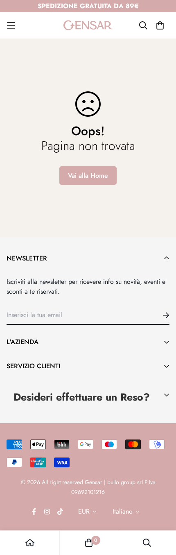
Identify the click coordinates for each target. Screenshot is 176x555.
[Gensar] (88, 25)
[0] (89, 543)
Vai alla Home (88, 175)
